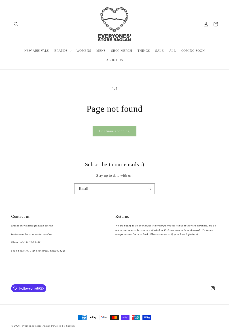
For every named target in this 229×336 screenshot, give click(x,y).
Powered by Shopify (63, 325)
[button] (16, 24)
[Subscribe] (150, 188)
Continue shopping (114, 131)
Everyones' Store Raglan (36, 325)
